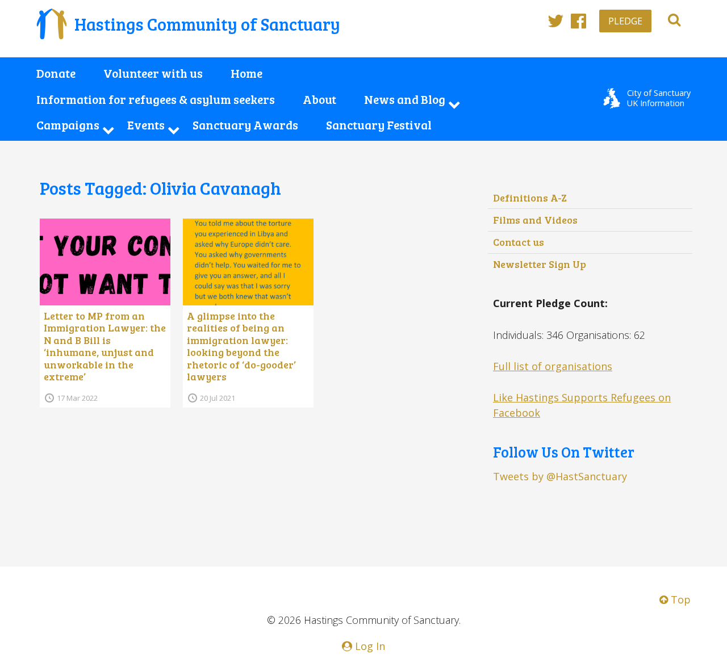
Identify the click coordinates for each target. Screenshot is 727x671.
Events (146, 125)
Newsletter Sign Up (539, 264)
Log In (368, 646)
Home (246, 73)
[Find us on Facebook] (578, 20)
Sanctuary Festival (379, 125)
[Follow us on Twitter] (556, 20)
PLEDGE (625, 21)
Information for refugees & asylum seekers (155, 99)
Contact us (518, 242)
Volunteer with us (153, 73)
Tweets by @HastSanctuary (560, 476)
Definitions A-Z (530, 197)
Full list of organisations (552, 366)
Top (679, 599)
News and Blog (404, 99)
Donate (56, 73)
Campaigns (67, 125)
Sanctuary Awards (245, 125)
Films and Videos (535, 220)
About (319, 99)
